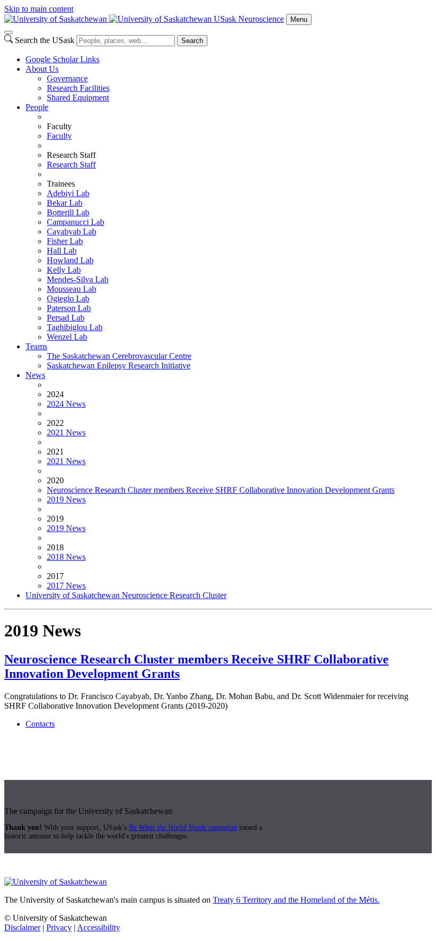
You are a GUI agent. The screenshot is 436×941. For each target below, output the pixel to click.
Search (192, 41)
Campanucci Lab (75, 221)
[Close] (8, 32)
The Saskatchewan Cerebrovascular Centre (119, 355)
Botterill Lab (68, 212)
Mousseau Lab (71, 288)
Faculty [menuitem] (59, 126)
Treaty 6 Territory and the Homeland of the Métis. (296, 899)
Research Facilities (78, 88)
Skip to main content (38, 8)
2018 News (66, 556)
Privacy (59, 927)
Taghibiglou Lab (75, 327)
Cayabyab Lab (71, 231)
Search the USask (44, 40)
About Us (42, 68)
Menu (298, 19)
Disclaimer (22, 927)
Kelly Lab (64, 269)
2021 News (66, 432)
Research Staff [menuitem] (71, 154)
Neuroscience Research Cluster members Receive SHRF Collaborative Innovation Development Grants (221, 489)
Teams (36, 346)
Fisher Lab (65, 241)
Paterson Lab (69, 308)
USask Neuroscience (249, 18)
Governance (67, 78)
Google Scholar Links (62, 59)
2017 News (66, 585)
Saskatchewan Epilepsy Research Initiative (118, 365)
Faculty (59, 135)
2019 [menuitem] (55, 518)
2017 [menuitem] (55, 576)
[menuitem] (229, 59)
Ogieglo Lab (68, 298)
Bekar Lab (64, 202)
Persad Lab (66, 317)
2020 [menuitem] (55, 480)
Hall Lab (62, 250)
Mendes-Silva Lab (77, 279)
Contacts (40, 723)
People (37, 107)
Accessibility (98, 927)
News (35, 375)
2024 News (66, 403)
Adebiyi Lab (68, 193)
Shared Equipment (78, 97)
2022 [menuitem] (55, 422)
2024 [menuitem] (55, 394)
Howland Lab (70, 260)
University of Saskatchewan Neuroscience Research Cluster (126, 595)
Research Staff (71, 164)
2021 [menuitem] (55, 451)
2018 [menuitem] (55, 547)
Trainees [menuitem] (61, 183)
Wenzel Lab (67, 336)
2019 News (66, 499)
